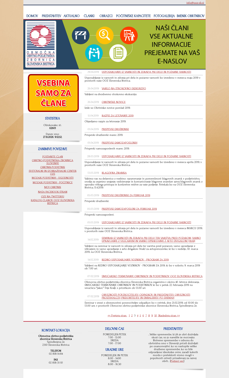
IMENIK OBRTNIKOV (191, 16)
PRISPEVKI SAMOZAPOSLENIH (119, 142)
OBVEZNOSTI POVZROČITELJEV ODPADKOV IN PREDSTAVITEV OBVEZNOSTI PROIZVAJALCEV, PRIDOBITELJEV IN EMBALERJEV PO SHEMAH (146, 296)
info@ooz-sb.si (195, 2)
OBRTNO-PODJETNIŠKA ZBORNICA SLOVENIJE (52, 162)
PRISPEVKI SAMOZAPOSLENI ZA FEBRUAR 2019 (129, 208)
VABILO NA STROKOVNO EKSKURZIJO (124, 88)
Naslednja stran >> (169, 315)
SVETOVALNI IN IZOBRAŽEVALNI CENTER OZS (52, 172)
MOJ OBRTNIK (52, 187)
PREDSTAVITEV (51, 16)
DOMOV (32, 16)
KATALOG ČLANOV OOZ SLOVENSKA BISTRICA (52, 202)
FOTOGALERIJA (164, 16)
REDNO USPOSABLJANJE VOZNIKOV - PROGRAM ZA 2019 (135, 259)
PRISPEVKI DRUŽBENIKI (115, 129)
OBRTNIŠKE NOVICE (114, 102)
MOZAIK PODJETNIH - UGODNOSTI (53, 177)
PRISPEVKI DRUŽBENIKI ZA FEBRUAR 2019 (126, 195)
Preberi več (177, 361)
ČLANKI (88, 16)
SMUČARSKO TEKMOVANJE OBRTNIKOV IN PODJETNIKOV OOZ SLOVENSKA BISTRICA (152, 276)
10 (155, 315)
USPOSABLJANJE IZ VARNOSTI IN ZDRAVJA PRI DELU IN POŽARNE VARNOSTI (146, 71)
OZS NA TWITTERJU (52, 196)
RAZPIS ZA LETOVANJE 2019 (118, 115)
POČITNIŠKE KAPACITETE (133, 16)
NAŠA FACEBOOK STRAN (52, 191)
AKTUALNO (71, 16)
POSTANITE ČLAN (52, 156)
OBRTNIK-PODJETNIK (52, 167)
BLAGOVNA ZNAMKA (114, 172)
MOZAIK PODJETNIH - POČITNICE (53, 182)
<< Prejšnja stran (117, 315)
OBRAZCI (105, 16)
